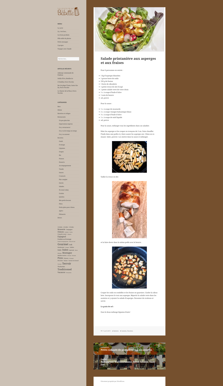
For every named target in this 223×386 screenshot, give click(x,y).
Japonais (71, 250)
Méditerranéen (62, 255)
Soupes (61, 152)
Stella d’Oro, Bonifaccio (65, 78)
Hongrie (67, 247)
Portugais (71, 258)
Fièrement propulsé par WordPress (112, 381)
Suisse (66, 261)
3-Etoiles (60, 227)
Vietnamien (68, 272)
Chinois (61, 232)
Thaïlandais (61, 266)
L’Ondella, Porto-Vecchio (66, 82)
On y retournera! (64, 127)
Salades (61, 186)
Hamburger (61, 247)
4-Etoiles (65, 227)
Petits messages (63, 42)
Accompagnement (65, 166)
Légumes (62, 148)
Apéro (61, 211)
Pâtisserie (62, 214)
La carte (60, 28)
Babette (116, 331)
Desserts (62, 162)
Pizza (60, 258)
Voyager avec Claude (64, 49)
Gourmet (63, 244)
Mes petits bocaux (65, 200)
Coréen (71, 232)
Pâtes (61, 204)
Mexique (60, 253)
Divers (60, 218)
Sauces (61, 172)
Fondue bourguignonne (63, 241)
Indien (72, 247)
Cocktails (67, 232)
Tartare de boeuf (73, 260)
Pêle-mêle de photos (64, 38)
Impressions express (66, 124)
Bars (59, 106)
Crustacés (62, 176)
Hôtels (60, 110)
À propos (61, 45)
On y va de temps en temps (68, 131)
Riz (60, 155)
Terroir (66, 263)
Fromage (62, 145)
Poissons (66, 258)
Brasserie (61, 229)
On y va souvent (64, 134)
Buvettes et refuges (64, 113)
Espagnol (62, 236)
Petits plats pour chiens (66, 207)
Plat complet (63, 179)
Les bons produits (63, 35)
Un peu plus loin (64, 120)
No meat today (64, 190)
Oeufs (61, 141)
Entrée (61, 183)
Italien (65, 249)
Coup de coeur (62, 234)
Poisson (61, 159)
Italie (59, 250)
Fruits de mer (72, 241)
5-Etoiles (71, 227)
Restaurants (62, 117)
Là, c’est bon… (62, 31)
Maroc (76, 250)
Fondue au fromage (64, 239)
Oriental (69, 255)
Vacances (61, 272)
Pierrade (74, 255)
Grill (70, 245)
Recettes (60, 138)
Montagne (67, 252)
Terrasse (59, 264)
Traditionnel (65, 269)
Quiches (61, 197)
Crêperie (69, 234)
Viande (61, 169)
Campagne (69, 229)
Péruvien (60, 260)
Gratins (61, 193)
